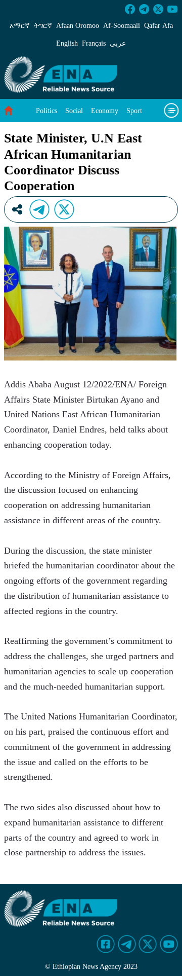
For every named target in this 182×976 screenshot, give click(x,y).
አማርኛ (20, 25)
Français (94, 43)
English (67, 43)
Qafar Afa (158, 25)
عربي (118, 43)
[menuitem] (46, 110)
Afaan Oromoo (77, 25)
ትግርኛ (43, 25)
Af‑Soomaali (121, 25)
